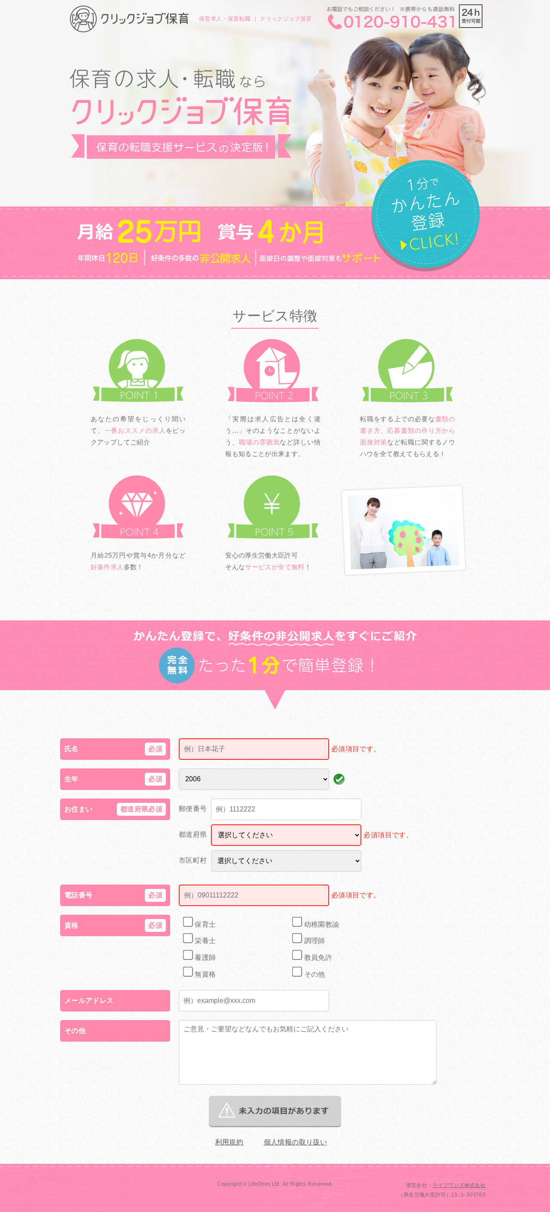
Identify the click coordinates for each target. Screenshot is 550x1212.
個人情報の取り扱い (295, 1142)
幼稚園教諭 (320, 924)
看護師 (204, 957)
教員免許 (317, 957)
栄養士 (204, 940)
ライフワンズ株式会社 (459, 1185)
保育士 (204, 924)
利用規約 (229, 1142)
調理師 (313, 940)
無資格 (204, 974)
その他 (313, 974)
